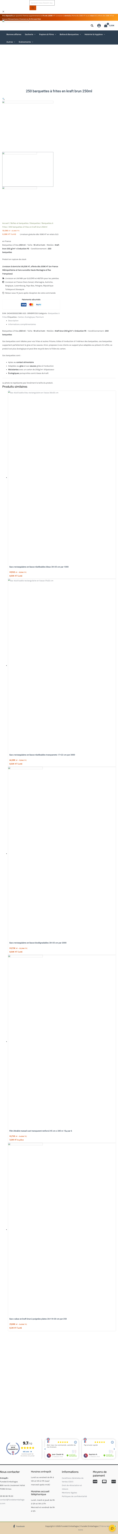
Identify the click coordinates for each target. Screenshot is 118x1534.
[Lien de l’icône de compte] (99, 25)
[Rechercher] (33, 8)
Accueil (5, 223)
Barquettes (35, 223)
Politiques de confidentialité (74, 1496)
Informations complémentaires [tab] (22, 324)
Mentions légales (69, 1492)
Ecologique (30, 317)
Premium (40, 317)
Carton (21, 317)
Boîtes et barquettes (20, 223)
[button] (92, 26)
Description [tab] (13, 320)
